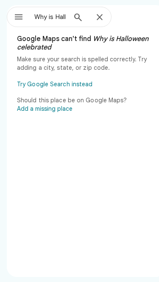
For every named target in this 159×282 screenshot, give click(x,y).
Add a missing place (45, 108)
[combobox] (50, 17)
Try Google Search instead (55, 84)
